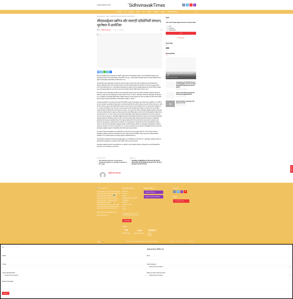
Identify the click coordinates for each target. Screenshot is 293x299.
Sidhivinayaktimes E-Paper (130, 198)
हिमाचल (138, 12)
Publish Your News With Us (152, 196)
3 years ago (115, 30)
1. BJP (169, 26)
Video (124, 206)
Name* (4, 255)
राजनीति (149, 12)
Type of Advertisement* (8, 272)
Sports (124, 209)
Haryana (124, 202)
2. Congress (171, 28)
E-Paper (155, 12)
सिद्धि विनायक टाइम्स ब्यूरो (105, 30)
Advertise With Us (150, 192)
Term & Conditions (189, 241)
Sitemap (128, 241)
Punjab (124, 195)
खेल (125, 12)
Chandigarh (125, 200)
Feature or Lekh (127, 204)
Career (163, 12)
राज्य (143, 12)
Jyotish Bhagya (173, 12)
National (122, 30)
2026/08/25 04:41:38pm (181, 89)
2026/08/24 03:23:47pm (181, 105)
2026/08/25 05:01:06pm (172, 77)
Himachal (125, 191)
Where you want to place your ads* (156, 272)
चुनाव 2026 (131, 12)
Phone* (4, 264)
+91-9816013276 (179, 201)
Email (148, 255)
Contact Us (171, 241)
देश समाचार (119, 12)
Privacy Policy (179, 241)
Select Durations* (151, 264)
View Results (180, 38)
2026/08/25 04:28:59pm (181, 96)
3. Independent (172, 30)
